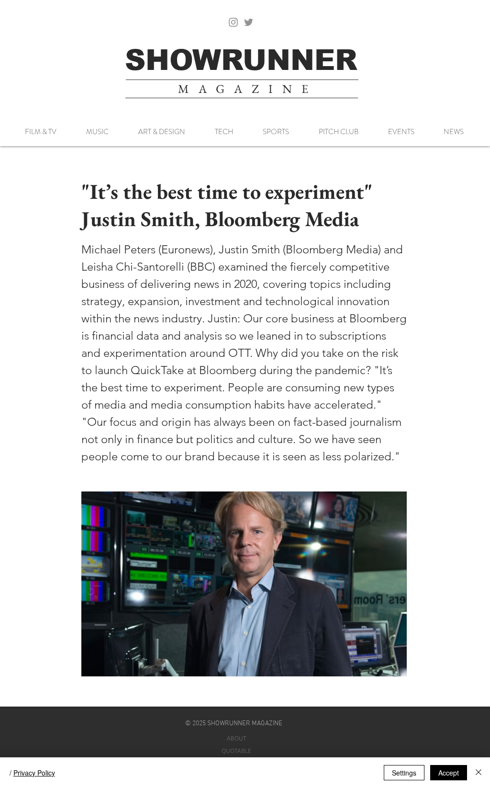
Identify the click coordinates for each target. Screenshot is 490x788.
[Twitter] (249, 22)
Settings (404, 772)
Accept (448, 772)
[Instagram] (233, 22)
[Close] (478, 772)
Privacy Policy (34, 772)
